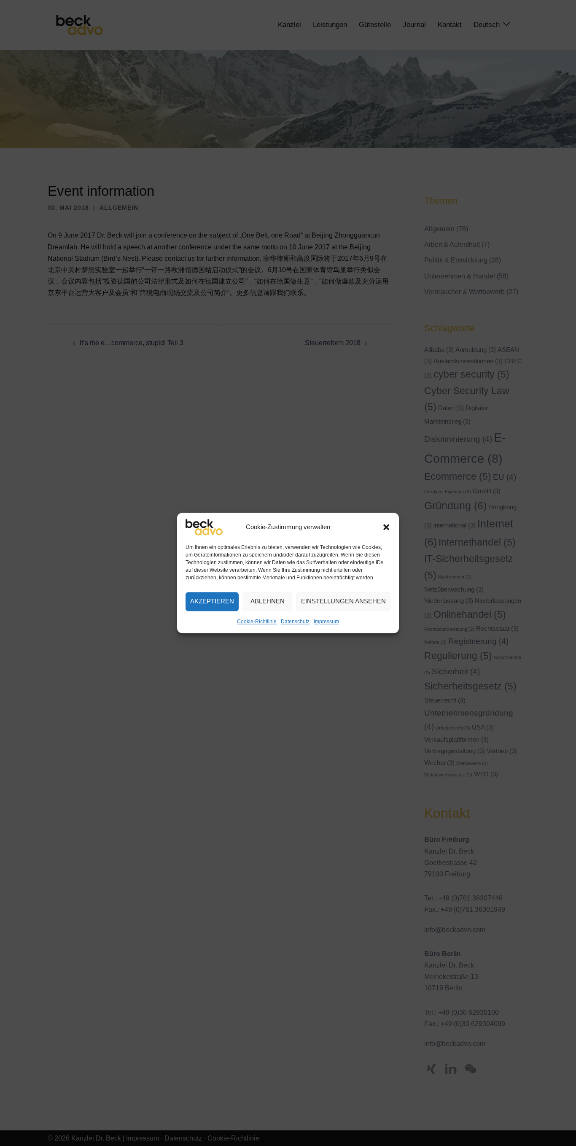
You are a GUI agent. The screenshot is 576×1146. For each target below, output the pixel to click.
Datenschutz (295, 621)
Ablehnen (267, 601)
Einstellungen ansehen (343, 601)
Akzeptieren (212, 601)
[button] (386, 527)
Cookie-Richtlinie (257, 621)
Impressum (326, 621)
